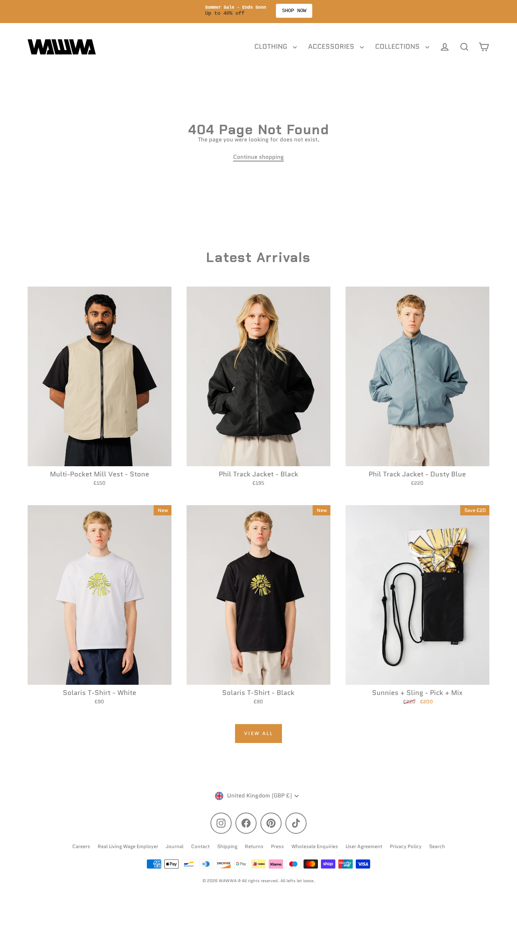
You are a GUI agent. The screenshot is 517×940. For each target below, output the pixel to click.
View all (258, 733)
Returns (254, 846)
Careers (81, 846)
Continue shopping (258, 157)
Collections (398, 46)
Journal (175, 846)
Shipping (227, 846)
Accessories (332, 46)
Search (437, 846)
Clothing (271, 46)
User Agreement (364, 846)
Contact (200, 846)
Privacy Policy (406, 846)
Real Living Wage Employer (128, 846)
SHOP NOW (294, 11)
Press (277, 846)
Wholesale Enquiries (314, 846)
